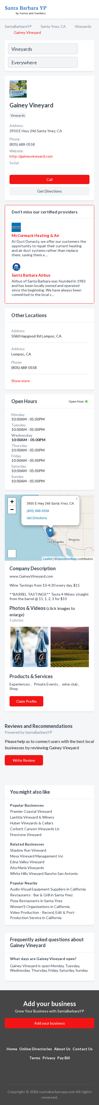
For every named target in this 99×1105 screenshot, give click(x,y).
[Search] (86, 56)
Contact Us (83, 1049)
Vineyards (83, 26)
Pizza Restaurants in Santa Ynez (36, 900)
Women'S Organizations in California (40, 906)
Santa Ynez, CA (53, 26)
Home (12, 1049)
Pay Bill (63, 1058)
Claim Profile (26, 701)
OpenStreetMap (66, 558)
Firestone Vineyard (25, 834)
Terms (34, 1058)
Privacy (49, 1058)
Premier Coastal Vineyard (31, 811)
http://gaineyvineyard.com (31, 156)
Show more (20, 380)
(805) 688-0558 (38, 510)
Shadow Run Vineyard (28, 850)
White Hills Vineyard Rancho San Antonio (44, 873)
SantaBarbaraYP (18, 26)
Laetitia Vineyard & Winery (32, 817)
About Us (62, 1049)
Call (49, 179)
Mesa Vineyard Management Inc (36, 856)
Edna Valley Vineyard (27, 862)
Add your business (49, 1023)
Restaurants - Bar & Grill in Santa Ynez (41, 895)
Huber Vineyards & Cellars (31, 823)
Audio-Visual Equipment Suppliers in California (48, 889)
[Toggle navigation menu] (92, 9)
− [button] (12, 509)
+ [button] (12, 501)
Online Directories (35, 1049)
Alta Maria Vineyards (27, 867)
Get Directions (37, 517)
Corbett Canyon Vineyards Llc (35, 829)
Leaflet (47, 558)
